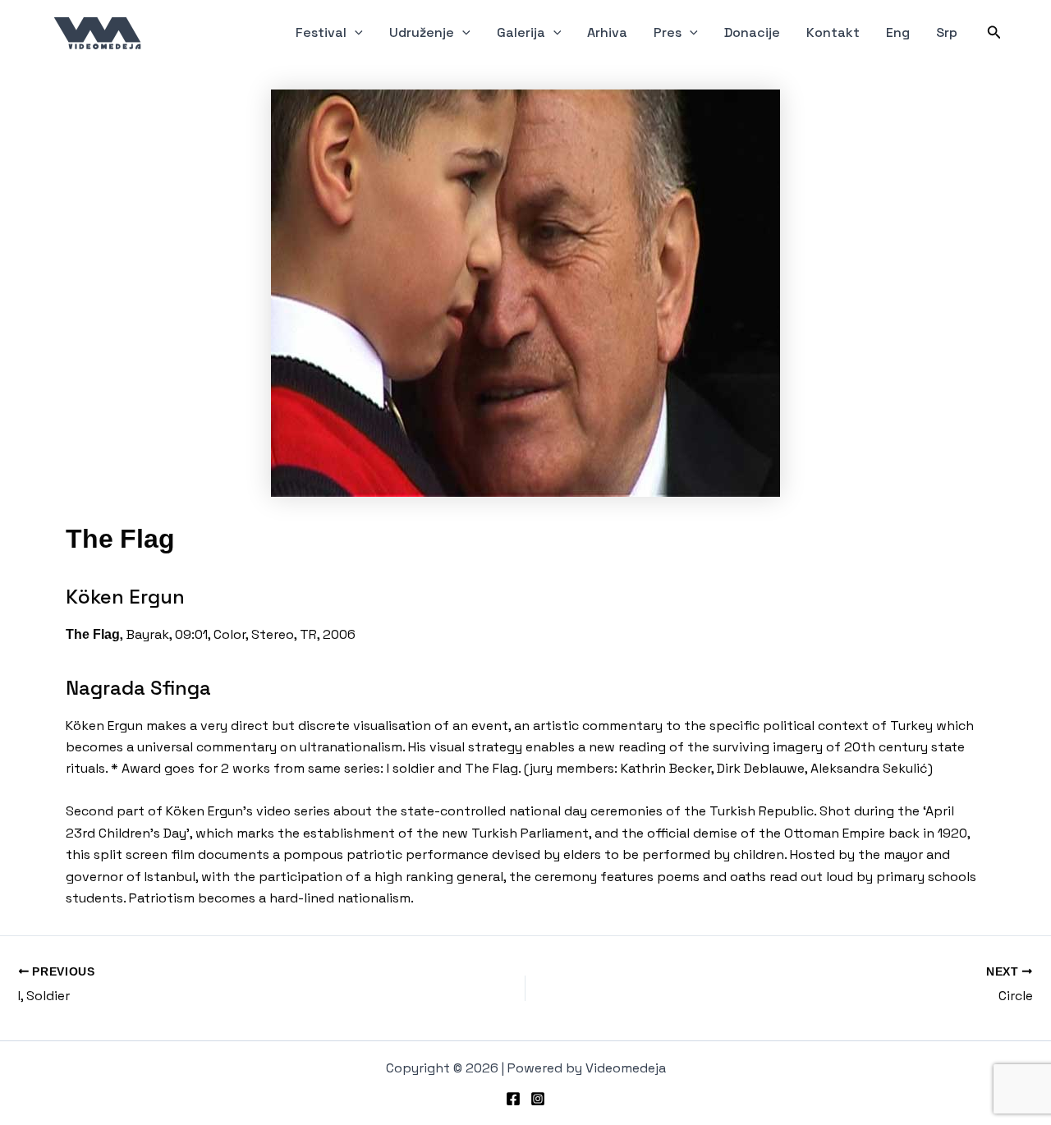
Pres (668, 32)
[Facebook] (513, 1098)
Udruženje (421, 32)
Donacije (752, 32)
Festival (321, 32)
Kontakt (833, 32)
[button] (355, 33)
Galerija (521, 32)
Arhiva (607, 32)
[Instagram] (537, 1098)
